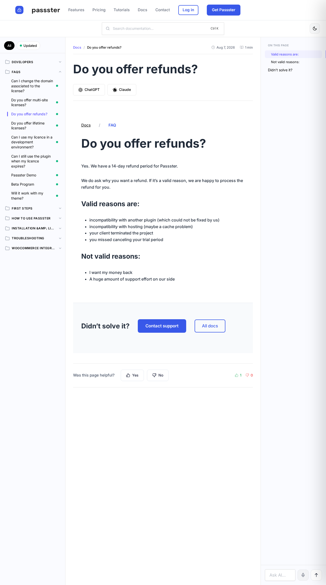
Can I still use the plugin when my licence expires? (31, 161)
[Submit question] (316, 575)
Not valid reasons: (285, 62)
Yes (135, 375)
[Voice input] (303, 575)
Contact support (162, 325)
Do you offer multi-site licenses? (29, 102)
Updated (30, 46)
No (160, 375)
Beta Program (22, 184)
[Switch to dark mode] (315, 28)
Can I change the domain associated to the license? (32, 86)
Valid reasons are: (285, 54)
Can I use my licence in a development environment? (31, 142)
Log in (188, 9)
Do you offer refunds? (29, 114)
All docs (210, 325)
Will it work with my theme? (27, 195)
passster (46, 10)
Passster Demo (23, 175)
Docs (77, 47)
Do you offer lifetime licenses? (28, 125)
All (9, 46)
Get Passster (223, 9)
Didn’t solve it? (280, 70)
